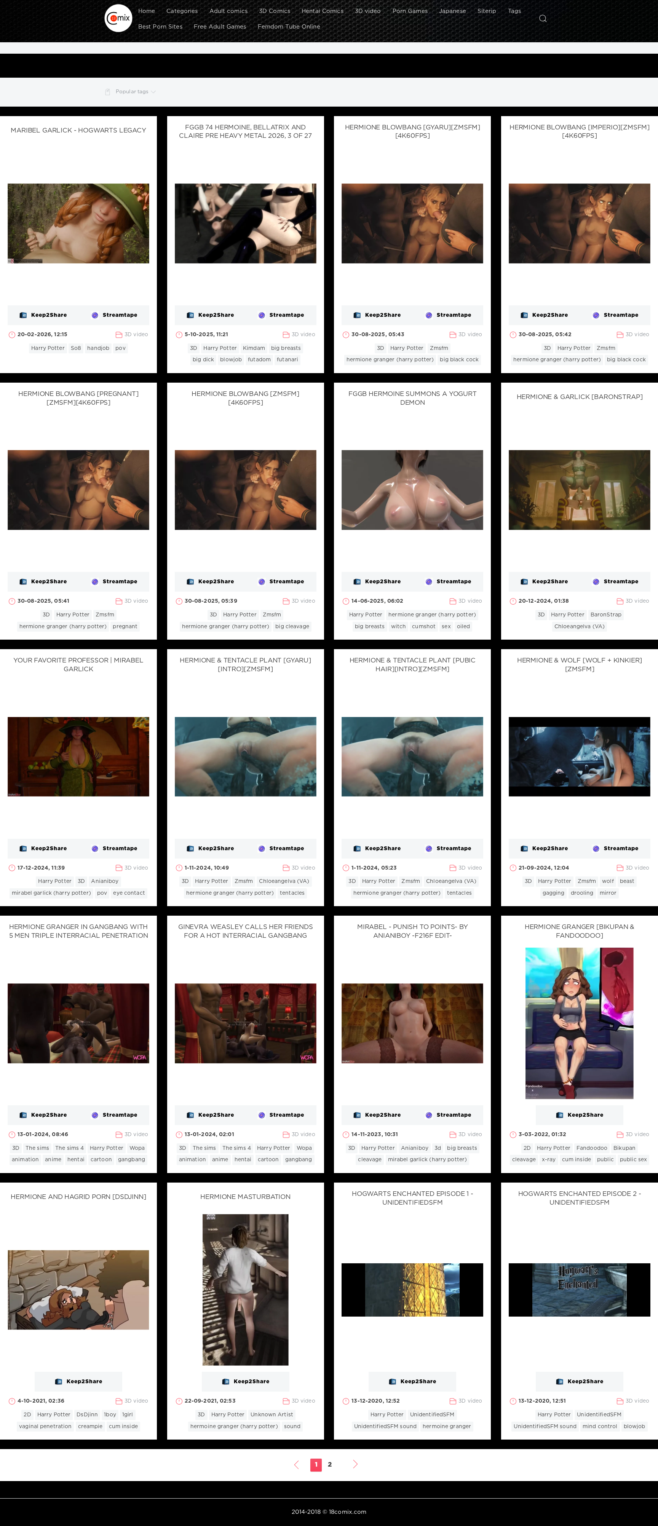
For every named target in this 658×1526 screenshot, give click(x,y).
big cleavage (292, 626)
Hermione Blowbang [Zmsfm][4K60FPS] (245, 398)
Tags (514, 11)
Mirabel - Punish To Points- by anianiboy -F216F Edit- (412, 931)
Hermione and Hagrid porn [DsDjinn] (78, 1197)
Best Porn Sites (160, 26)
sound (292, 1426)
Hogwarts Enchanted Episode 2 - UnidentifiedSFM (579, 1198)
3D (193, 348)
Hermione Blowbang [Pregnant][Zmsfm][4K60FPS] (78, 398)
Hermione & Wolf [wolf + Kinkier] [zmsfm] (579, 665)
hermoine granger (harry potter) (234, 1426)
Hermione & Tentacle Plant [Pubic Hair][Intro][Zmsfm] (413, 665)
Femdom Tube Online (289, 26)
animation (25, 1159)
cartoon (101, 1159)
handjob (98, 348)
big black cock (459, 360)
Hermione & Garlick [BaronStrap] (580, 397)
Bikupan (624, 1148)
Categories (182, 11)
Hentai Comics (322, 11)
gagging (554, 893)
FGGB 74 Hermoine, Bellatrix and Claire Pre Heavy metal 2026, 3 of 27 (245, 132)
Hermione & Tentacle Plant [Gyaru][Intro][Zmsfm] (245, 665)
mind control (600, 1426)
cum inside (576, 1159)
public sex (633, 1159)
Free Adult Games (220, 26)
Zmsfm (439, 348)
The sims (37, 1148)
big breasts (286, 348)
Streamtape (120, 315)
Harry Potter (47, 348)
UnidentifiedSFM (432, 1415)
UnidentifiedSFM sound (385, 1426)
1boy (110, 1415)
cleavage (370, 1159)
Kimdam (254, 348)
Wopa (137, 1148)
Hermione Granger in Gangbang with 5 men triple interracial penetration (78, 931)
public (605, 1159)
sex (446, 626)
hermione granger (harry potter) (390, 360)
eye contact (129, 893)
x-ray (549, 1159)
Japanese (452, 11)
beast (627, 881)
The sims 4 (69, 1148)
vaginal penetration (45, 1426)
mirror (608, 893)
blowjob (231, 360)
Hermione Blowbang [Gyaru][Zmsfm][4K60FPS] (413, 132)
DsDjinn (87, 1415)
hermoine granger (447, 1426)
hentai (76, 1159)
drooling (582, 893)
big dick (203, 360)
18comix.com (347, 1512)
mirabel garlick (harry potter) (51, 893)
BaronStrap (606, 615)
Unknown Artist (272, 1415)
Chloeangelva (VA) (579, 626)
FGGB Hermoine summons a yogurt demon (412, 398)
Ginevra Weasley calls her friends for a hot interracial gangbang (245, 931)
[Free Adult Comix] (118, 18)
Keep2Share (49, 315)
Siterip (487, 11)
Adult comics (228, 11)
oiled (463, 626)
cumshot (424, 626)
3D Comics (274, 11)
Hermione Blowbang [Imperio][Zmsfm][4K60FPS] (579, 132)
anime (53, 1159)
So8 (76, 348)
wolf (607, 881)
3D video (368, 11)
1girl (127, 1415)
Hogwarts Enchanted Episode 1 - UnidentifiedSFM (412, 1198)
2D (527, 1148)
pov (120, 348)
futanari (287, 360)
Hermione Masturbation (245, 1197)
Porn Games (410, 11)
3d (437, 1148)
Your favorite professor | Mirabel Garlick (78, 665)
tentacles (292, 893)
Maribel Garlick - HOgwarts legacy (78, 131)
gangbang (131, 1159)
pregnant (125, 626)
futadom (259, 360)
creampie (90, 1426)
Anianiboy (104, 881)
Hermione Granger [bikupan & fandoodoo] (579, 931)
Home (146, 11)
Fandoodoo (592, 1148)
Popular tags (132, 91)
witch (398, 626)
